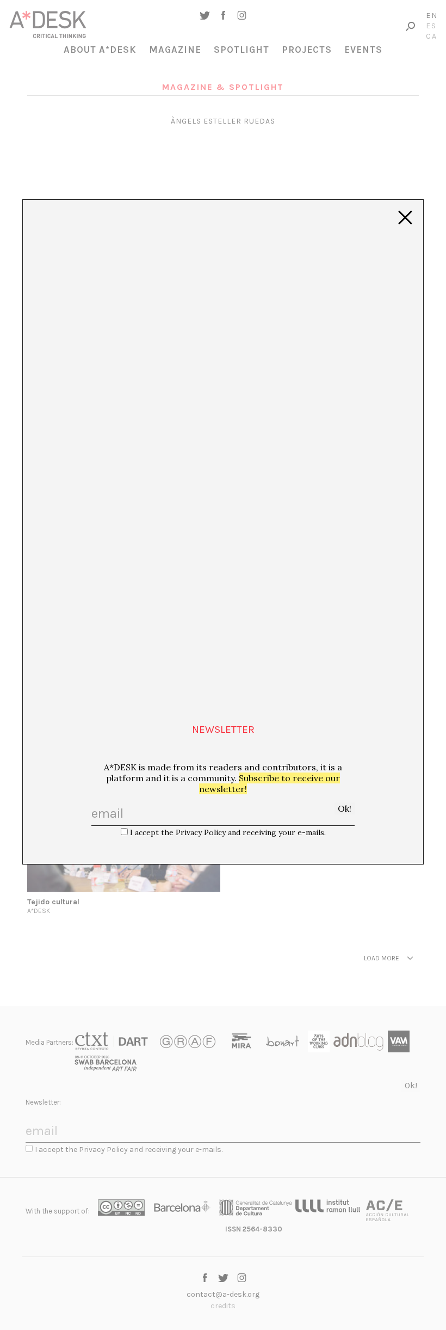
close (405, 218)
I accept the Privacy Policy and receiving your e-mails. (228, 832)
